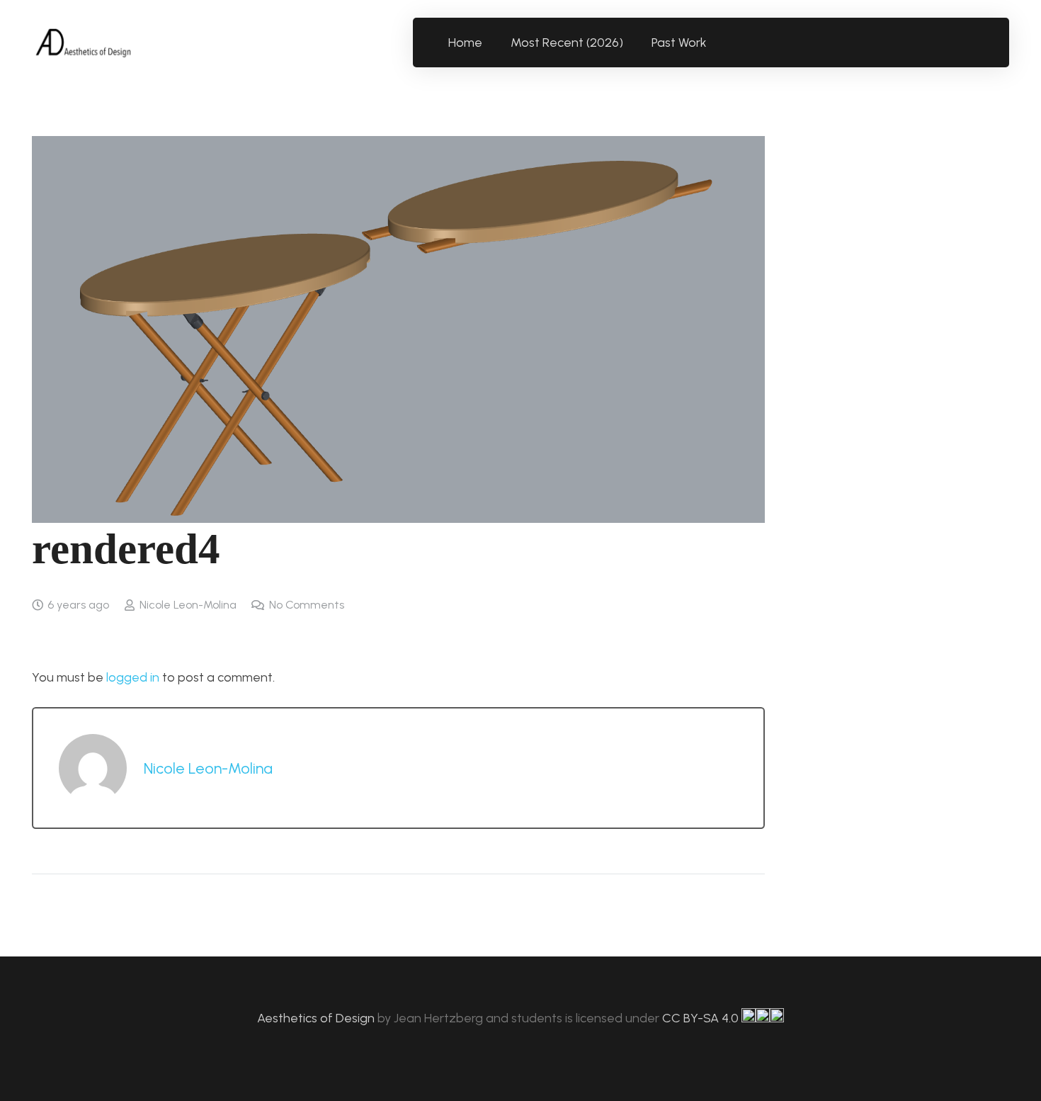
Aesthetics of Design (317, 1018)
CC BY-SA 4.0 (701, 1018)
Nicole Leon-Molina (188, 604)
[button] (715, 42)
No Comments (306, 604)
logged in (132, 677)
